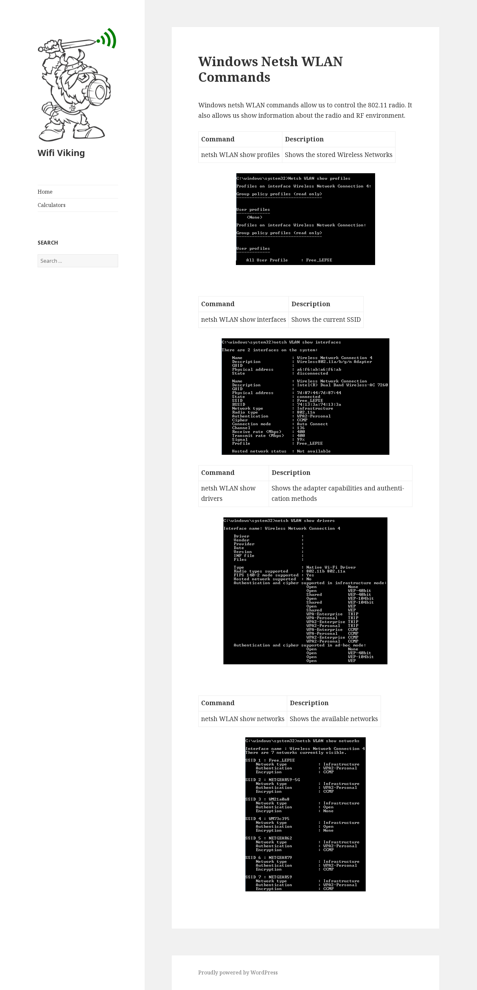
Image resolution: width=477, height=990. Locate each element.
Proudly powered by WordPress (238, 972)
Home (45, 191)
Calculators (52, 205)
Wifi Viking (61, 153)
